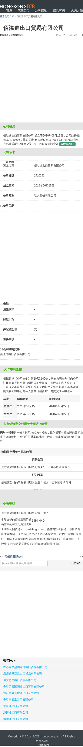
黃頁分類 (77, 10)
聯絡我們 (44, 745)
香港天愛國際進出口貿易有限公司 (24, 686)
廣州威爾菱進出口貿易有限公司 (22, 673)
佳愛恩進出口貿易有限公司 (19, 680)
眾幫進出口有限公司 (15, 706)
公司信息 (41, 10)
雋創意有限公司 (14, 556)
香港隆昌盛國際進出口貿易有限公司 (25, 667)
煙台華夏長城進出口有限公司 (21, 693)
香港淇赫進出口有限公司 (18, 699)
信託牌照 (59, 10)
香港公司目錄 (7, 16)
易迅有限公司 (72, 556)
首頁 (9, 10)
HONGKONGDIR (17, 6)
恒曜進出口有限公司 (15, 719)
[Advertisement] (41, 78)
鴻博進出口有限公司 (15, 712)
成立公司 (24, 10)
